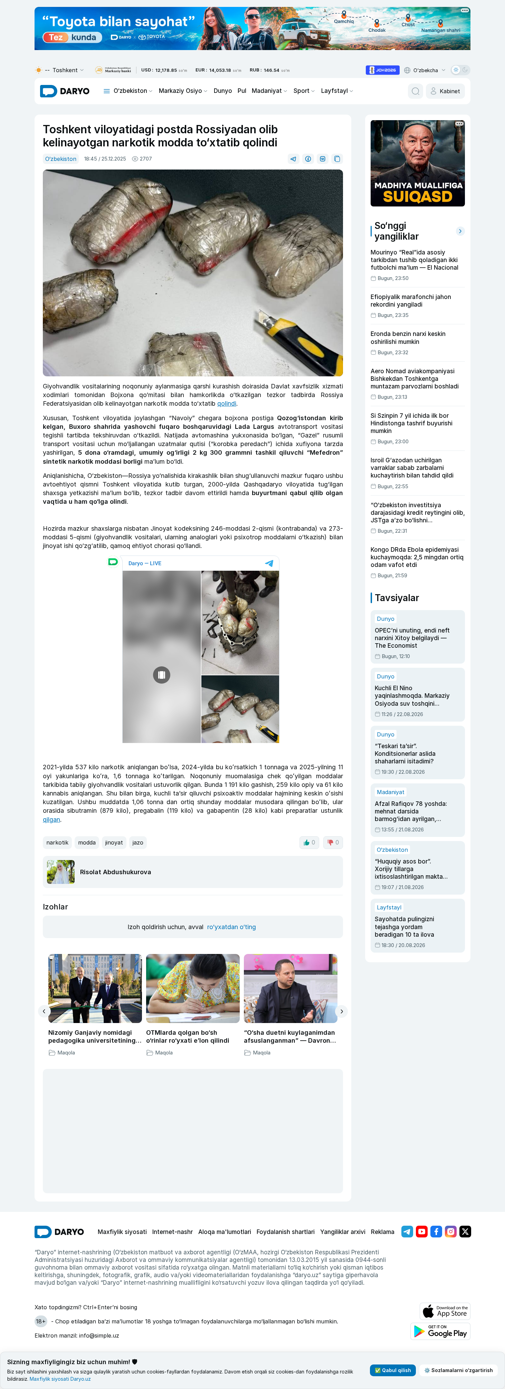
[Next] (341, 1011)
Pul (242, 90)
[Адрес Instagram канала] (451, 1231)
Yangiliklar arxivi (342, 1231)
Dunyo (223, 90)
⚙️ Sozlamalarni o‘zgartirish (458, 1370)
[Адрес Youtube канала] (422, 1231)
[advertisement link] (383, 70)
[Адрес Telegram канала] (407, 1231)
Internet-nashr (172, 1231)
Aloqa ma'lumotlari (224, 1231)
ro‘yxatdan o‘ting (231, 926)
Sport (301, 90)
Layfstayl (334, 90)
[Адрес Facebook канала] (436, 1231)
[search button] (415, 91)
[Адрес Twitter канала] (465, 1231)
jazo (138, 842)
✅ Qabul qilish (393, 1370)
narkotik (57, 842)
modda (87, 842)
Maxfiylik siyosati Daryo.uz (60, 1379)
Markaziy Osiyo (180, 90)
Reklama (382, 1231)
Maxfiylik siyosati (122, 1231)
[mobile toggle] (107, 91)
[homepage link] (64, 91)
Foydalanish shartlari (286, 1231)
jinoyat (114, 842)
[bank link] (113, 70)
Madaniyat (267, 90)
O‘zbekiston (130, 90)
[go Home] (59, 1232)
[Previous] (44, 1011)
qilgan (51, 819)
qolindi (226, 403)
